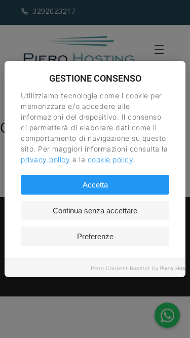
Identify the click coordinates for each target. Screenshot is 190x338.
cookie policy (111, 159)
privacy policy (45, 159)
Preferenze (95, 236)
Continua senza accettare (95, 210)
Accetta (95, 184)
